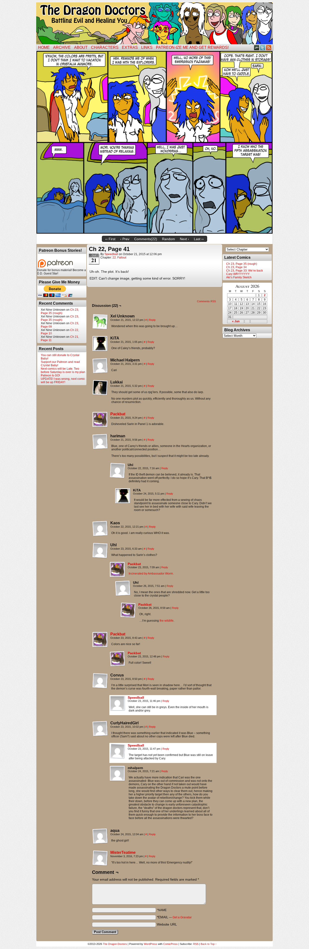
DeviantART (257, 47)
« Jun (235, 321)
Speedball (111, 254)
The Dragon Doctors (115, 943)
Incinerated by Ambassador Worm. (151, 573)
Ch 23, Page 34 (236, 267)
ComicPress (170, 943)
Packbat (117, 414)
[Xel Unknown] (100, 322)
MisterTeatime (123, 852)
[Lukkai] (100, 387)
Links (147, 47)
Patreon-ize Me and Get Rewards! (192, 47)
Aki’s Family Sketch (239, 277)
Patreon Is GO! (50, 375)
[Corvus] (100, 681)
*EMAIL (174, 917)
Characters (105, 47)
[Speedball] (117, 710)
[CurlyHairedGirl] (100, 728)
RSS (269, 47)
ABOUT (81, 47)
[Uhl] (117, 470)
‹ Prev (124, 239)
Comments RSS (206, 301)
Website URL (167, 924)
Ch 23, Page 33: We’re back (244, 270)
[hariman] (100, 441)
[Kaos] (100, 528)
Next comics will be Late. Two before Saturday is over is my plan (63, 370)
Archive (62, 47)
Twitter (263, 47)
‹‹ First (110, 239)
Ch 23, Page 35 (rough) (60, 311)
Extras (130, 47)
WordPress (150, 943)
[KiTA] (100, 344)
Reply (152, 319)
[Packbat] (100, 426)
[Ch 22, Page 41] (154, 232)
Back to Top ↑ (209, 943)
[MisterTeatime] (100, 865)
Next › (184, 239)
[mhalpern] (117, 773)
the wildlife (167, 620)
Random (168, 239)
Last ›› (199, 239)
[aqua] (100, 836)
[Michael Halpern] (100, 366)
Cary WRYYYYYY (238, 274)
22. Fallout (119, 257)
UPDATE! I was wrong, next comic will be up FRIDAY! (63, 380)
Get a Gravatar (182, 917)
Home (44, 47)
